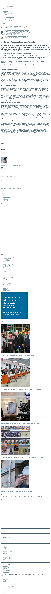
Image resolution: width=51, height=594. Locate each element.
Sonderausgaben (6, 197)
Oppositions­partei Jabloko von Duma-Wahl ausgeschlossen (21, 423)
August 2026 (6, 564)
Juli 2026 (5, 566)
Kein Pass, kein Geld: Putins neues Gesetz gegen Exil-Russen (21, 389)
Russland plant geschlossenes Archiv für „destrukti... (18, 30)
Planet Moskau (9, 18)
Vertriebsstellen (6, 200)
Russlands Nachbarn (7, 20)
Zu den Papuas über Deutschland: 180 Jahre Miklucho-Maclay (22, 497)
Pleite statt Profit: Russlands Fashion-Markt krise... (17, 34)
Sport (4, 23)
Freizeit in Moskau (10, 17)
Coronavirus (5, 263)
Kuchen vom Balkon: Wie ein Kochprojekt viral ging (18, 31)
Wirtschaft (5, 9)
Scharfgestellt (6, 284)
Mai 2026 (5, 568)
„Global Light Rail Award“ (28, 61)
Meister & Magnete (7, 268)
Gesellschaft (5, 11)
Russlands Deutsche (7, 13)
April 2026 (5, 569)
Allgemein (5, 260)
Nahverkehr (23, 152)
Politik (4, 274)
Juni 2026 (5, 567)
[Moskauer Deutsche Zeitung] (7, 6)
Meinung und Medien (7, 21)
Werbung (5, 288)
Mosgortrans (14, 152)
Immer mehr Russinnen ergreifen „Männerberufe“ (17, 26)
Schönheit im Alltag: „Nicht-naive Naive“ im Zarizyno (12, 176)
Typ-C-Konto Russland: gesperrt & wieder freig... (17, 36)
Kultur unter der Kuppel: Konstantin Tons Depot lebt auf (12, 188)
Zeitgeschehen (6, 12)
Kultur (4, 19)
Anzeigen (5, 261)
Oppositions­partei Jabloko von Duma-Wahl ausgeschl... (19, 28)
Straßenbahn (29, 152)
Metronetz (40, 129)
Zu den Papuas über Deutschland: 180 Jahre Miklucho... (18, 32)
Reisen (4, 279)
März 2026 (5, 570)
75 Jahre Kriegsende (7, 257)
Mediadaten (5, 199)
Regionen (5, 14)
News (4, 272)
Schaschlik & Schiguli (7, 285)
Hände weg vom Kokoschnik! (13, 33)
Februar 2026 (6, 572)
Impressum (5, 198)
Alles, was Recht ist (7, 259)
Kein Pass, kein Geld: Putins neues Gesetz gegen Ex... (18, 27)
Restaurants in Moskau (8, 280)
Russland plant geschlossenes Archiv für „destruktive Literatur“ (22, 457)
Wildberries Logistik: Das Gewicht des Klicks (16, 37)
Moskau (5, 15)
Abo (4, 8)
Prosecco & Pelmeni (7, 276)
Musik (4, 271)
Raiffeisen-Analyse (7, 277)
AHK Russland (6, 258)
